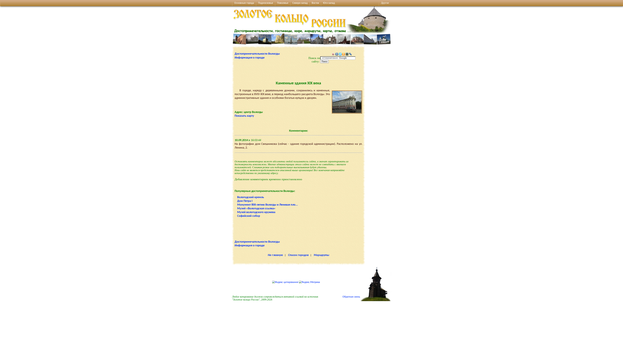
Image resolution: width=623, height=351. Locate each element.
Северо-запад (300, 3)
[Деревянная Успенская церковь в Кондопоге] (375, 300)
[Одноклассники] (343, 54)
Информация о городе (250, 57)
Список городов (298, 255)
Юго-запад (329, 3)
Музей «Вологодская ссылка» (256, 208)
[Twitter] (340, 54)
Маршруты (321, 255)
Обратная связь (351, 297)
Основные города (244, 3)
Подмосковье (265, 3)
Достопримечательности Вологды (257, 53)
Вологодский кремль (250, 197)
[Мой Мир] (347, 54)
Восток (315, 3)
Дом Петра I (244, 201)
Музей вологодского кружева (256, 212)
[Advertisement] (298, 70)
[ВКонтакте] (337, 54)
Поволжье (283, 3)
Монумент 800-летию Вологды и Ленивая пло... (267, 204)
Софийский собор (248, 216)
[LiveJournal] (350, 54)
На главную (275, 255)
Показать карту (244, 115)
